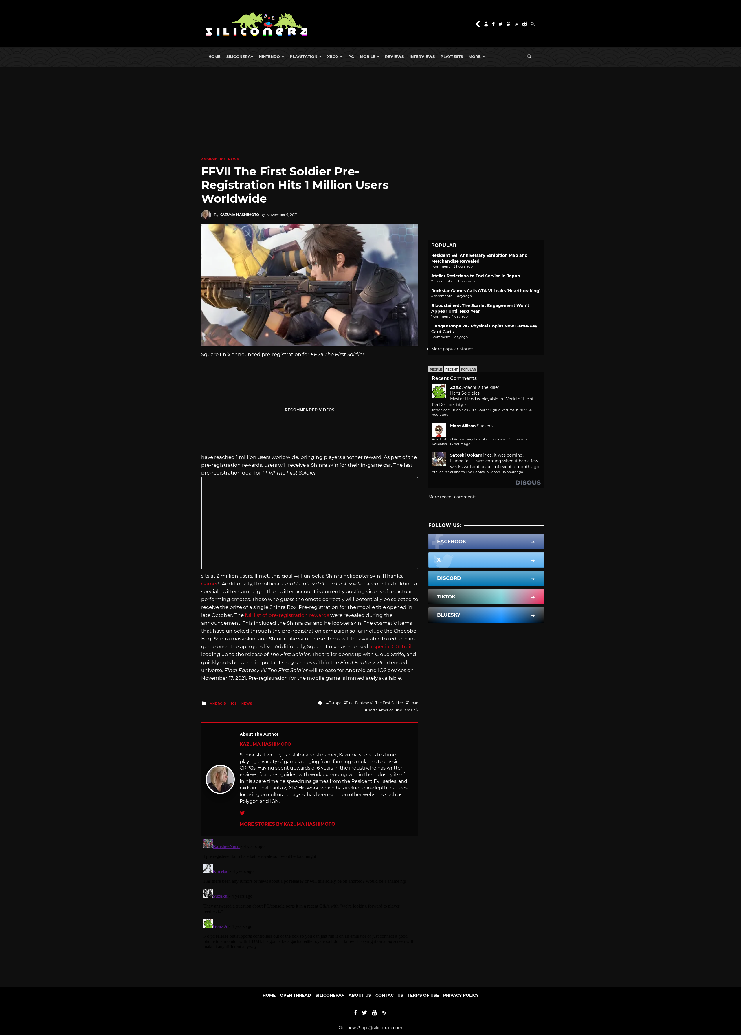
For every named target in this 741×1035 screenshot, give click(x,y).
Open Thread (295, 995)
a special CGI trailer (393, 646)
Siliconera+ (239, 56)
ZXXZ (455, 387)
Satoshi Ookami (467, 455)
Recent (451, 369)
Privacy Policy (460, 995)
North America (380, 710)
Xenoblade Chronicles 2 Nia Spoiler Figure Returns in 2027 (479, 410)
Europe (335, 703)
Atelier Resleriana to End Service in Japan (475, 276)
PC (351, 56)
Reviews (394, 56)
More (475, 56)
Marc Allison (463, 425)
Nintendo (269, 56)
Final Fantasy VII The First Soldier (374, 703)
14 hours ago (460, 444)
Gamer (209, 584)
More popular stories (452, 348)
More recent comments (452, 496)
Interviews (422, 56)
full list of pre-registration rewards (287, 615)
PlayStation (303, 56)
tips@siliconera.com (381, 1027)
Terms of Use (423, 995)
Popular (468, 369)
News (233, 159)
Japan (413, 703)
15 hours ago (513, 472)
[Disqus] (309, 908)
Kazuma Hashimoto (239, 215)
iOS (223, 159)
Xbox (332, 56)
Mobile (367, 56)
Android (209, 159)
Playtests (452, 56)
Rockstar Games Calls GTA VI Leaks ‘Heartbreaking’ (485, 290)
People (436, 369)
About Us (360, 995)
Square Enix (408, 710)
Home (214, 56)
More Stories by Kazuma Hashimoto (287, 824)
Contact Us (389, 995)
